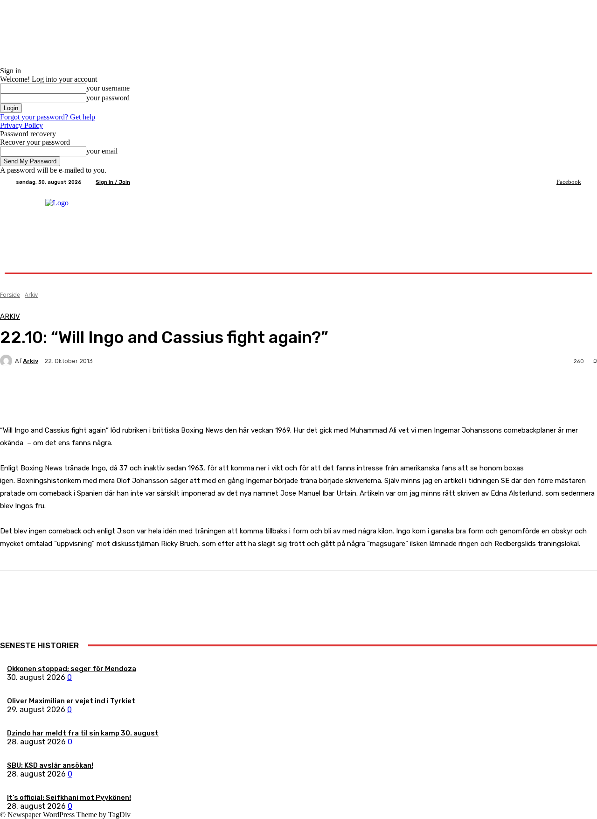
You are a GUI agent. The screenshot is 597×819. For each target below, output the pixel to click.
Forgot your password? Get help (47, 117)
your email (102, 151)
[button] (570, 262)
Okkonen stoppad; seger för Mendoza (71, 669)
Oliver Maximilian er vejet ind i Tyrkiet (71, 701)
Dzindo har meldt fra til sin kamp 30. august (83, 733)
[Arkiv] (7, 361)
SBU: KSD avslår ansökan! (50, 765)
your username (108, 88)
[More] (219, 393)
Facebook (568, 181)
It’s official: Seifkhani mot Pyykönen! (69, 797)
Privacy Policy (21, 125)
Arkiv (31, 295)
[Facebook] (549, 182)
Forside (10, 295)
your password (108, 98)
